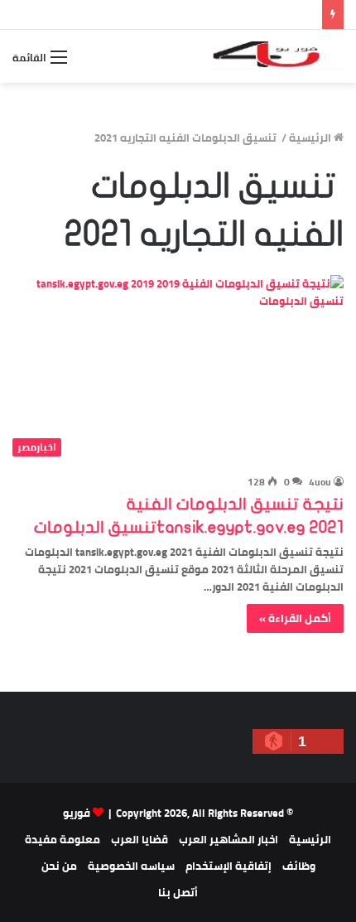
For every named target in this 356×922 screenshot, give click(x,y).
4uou (320, 481)
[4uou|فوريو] (277, 56)
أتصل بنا (178, 892)
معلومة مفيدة (62, 839)
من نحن (59, 866)
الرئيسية (311, 137)
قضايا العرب (139, 839)
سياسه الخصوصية (131, 866)
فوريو (76, 813)
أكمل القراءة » (295, 618)
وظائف (298, 866)
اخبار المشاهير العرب (228, 839)
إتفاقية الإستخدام (228, 866)
